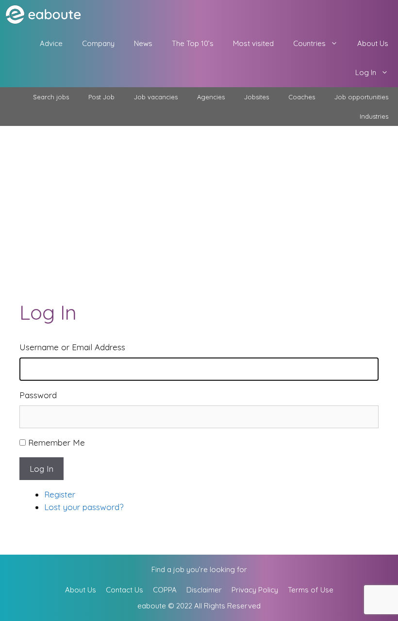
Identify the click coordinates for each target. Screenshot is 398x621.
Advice (51, 43)
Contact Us (124, 589)
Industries (374, 116)
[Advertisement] (199, 198)
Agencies (211, 97)
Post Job (101, 97)
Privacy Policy (255, 589)
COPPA (165, 589)
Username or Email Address (72, 347)
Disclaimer (204, 589)
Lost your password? (83, 507)
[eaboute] (49, 14)
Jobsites (256, 97)
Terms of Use (310, 589)
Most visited (253, 43)
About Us (372, 43)
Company (98, 43)
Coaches (301, 97)
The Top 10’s (193, 43)
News (143, 43)
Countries (309, 43)
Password (38, 395)
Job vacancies (156, 97)
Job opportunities (361, 97)
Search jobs (51, 97)
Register (59, 494)
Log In (365, 72)
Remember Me (56, 442)
